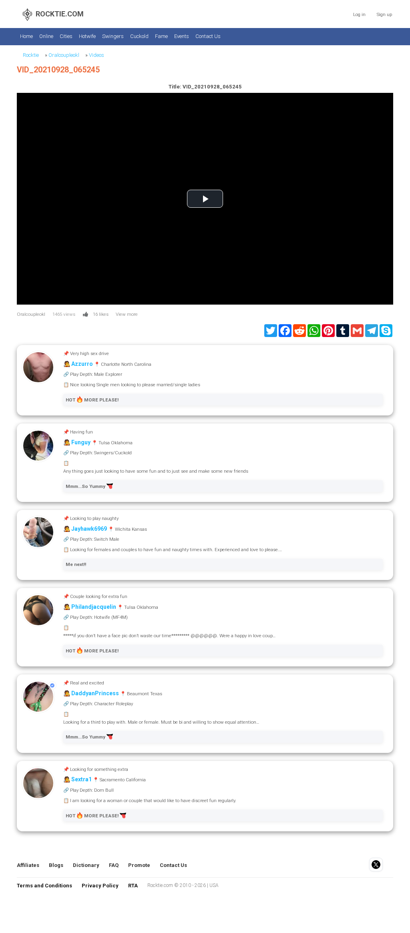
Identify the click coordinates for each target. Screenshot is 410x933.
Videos (96, 55)
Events (181, 36)
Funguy (80, 442)
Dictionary (86, 865)
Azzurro (82, 364)
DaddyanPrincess (95, 693)
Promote (139, 865)
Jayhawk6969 (89, 529)
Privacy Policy (100, 886)
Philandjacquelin (93, 607)
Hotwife (87, 36)
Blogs (56, 865)
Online (46, 36)
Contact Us (208, 36)
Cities (66, 36)
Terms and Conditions (44, 886)
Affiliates (28, 865)
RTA (133, 886)
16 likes (101, 314)
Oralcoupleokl (63, 55)
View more (127, 314)
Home (26, 36)
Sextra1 (81, 779)
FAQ (114, 865)
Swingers (113, 36)
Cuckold (139, 36)
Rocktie (31, 55)
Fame (161, 36)
